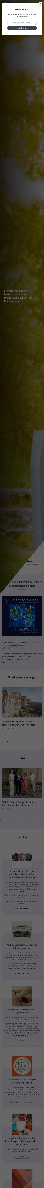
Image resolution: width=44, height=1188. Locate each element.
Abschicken (22, 27)
